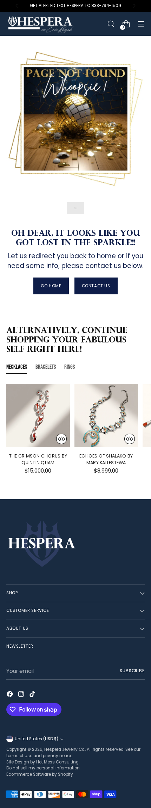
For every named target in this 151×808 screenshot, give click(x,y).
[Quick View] (61, 438)
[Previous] (16, 6)
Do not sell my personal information (43, 768)
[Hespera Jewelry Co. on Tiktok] (33, 695)
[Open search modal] (111, 24)
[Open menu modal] (141, 24)
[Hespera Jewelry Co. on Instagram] (22, 695)
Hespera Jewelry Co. (64, 749)
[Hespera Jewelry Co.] (50, 24)
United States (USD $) (36, 739)
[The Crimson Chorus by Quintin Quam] (38, 415)
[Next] (134, 6)
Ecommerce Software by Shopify (39, 774)
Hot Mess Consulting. (57, 762)
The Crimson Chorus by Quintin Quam (38, 459)
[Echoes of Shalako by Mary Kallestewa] (106, 415)
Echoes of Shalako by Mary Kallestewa (106, 459)
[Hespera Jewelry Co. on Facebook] (10, 695)
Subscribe (132, 671)
